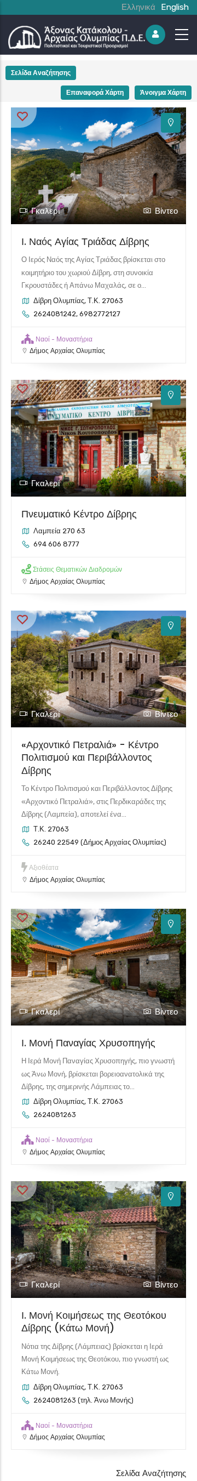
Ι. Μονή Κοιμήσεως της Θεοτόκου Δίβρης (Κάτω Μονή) (93, 1321)
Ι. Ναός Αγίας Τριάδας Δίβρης (85, 241)
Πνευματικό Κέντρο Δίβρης (79, 514)
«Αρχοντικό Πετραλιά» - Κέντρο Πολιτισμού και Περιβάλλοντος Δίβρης (90, 757)
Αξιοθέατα (44, 867)
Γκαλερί (45, 211)
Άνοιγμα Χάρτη (163, 92)
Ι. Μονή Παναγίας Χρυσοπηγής (88, 1043)
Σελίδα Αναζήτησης (41, 72)
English (175, 7)
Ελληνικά (138, 7)
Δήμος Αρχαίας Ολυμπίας (67, 351)
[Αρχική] (76, 34)
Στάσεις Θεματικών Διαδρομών (77, 569)
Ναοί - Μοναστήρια (64, 339)
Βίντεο (166, 211)
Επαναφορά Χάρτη (95, 92)
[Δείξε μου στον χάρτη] (171, 123)
